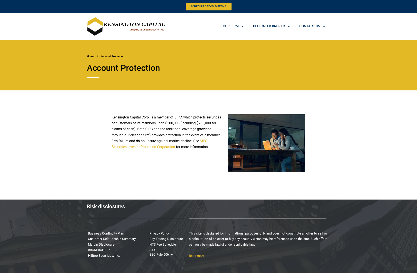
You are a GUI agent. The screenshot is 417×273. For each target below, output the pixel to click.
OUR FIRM (231, 26)
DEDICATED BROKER (269, 26)
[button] (161, 254)
